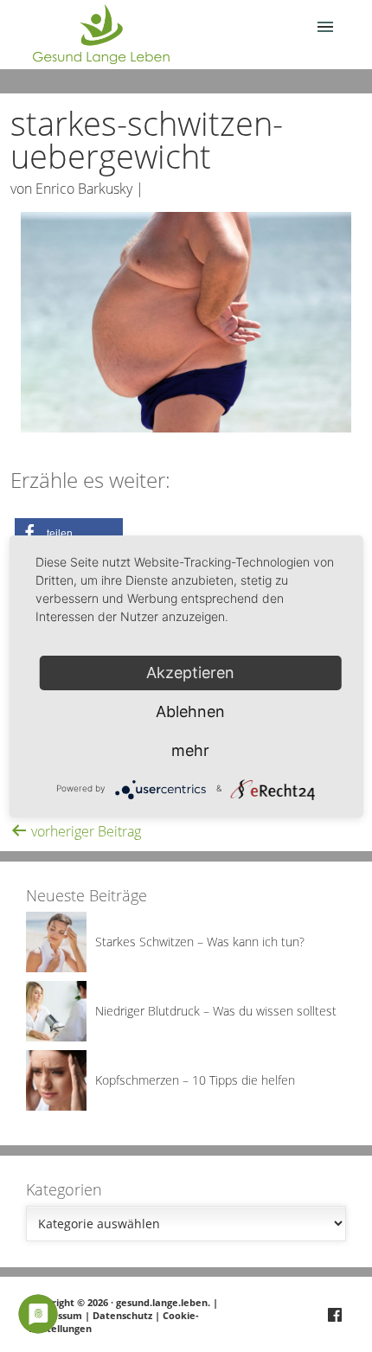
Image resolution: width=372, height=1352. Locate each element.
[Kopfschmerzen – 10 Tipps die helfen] (56, 1105)
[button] (69, 533)
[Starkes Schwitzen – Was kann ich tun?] (56, 967)
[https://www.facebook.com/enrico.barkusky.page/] (334, 1315)
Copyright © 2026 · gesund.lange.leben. (121, 1302)
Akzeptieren (190, 672)
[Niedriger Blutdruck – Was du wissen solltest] (56, 1036)
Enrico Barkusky (83, 188)
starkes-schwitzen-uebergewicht (146, 139)
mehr (190, 750)
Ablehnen (190, 711)
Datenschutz (122, 1315)
